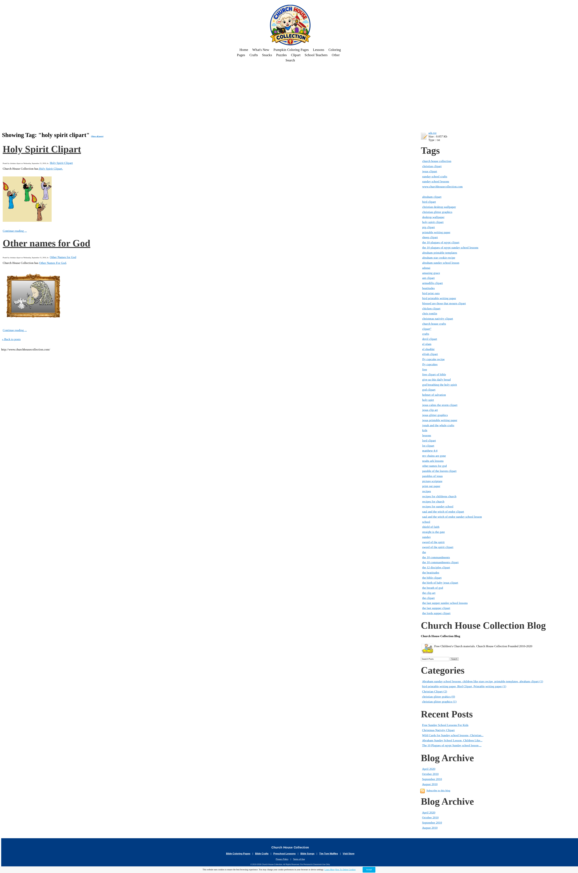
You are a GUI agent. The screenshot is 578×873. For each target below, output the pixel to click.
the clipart (428, 598)
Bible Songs (307, 853)
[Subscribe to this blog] (422, 791)
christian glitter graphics (437, 212)
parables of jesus (432, 476)
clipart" (426, 328)
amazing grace (431, 273)
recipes (426, 491)
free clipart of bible (434, 374)
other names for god (434, 465)
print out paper (431, 486)
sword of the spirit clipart (437, 547)
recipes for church (433, 501)
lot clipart (428, 445)
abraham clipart (431, 196)
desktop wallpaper (433, 217)
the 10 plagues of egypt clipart (440, 242)
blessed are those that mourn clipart (444, 303)
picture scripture (432, 481)
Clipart (295, 55)
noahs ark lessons (433, 460)
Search (290, 60)
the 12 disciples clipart (436, 567)
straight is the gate (433, 532)
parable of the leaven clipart (439, 471)
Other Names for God (63, 257)
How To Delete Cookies (345, 869)
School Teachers (316, 55)
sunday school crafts (434, 176)
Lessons (318, 50)
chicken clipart (431, 308)
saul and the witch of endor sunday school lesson (452, 516)
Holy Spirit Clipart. (50, 168)
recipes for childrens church (439, 496)
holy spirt (428, 399)
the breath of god (432, 587)
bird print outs (431, 293)
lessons (426, 435)
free (424, 369)
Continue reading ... (15, 230)
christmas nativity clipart (437, 318)
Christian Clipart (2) (434, 691)
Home (243, 50)
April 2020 (428, 768)
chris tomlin (429, 313)
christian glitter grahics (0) (438, 696)
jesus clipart (429, 171)
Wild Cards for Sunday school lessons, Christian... (452, 735)
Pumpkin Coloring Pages (291, 50)
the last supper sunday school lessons (445, 603)
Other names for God (46, 243)
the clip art (428, 592)
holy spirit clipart (433, 222)
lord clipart (429, 440)
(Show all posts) (97, 136)
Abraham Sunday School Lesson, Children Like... (452, 740)
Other (336, 55)
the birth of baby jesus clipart (440, 582)
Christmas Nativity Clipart (438, 730)
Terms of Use (299, 859)
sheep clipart (430, 237)
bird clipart (429, 201)
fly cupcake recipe (433, 359)
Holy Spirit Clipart (42, 149)
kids (424, 430)
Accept (369, 870)
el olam (426, 344)
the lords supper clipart (436, 613)
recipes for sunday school (437, 506)
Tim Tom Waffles (328, 853)
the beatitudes (430, 572)
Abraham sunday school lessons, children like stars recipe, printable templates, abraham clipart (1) (482, 681)
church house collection (436, 161)
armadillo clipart (432, 283)
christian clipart (432, 166)
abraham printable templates (439, 252)
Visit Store (348, 853)
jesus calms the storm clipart (439, 405)
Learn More (330, 869)
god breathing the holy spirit (439, 384)
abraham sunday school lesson (440, 262)
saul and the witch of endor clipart (443, 511)
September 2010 (432, 779)
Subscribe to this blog (438, 790)
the (424, 552)
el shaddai (428, 349)
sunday (426, 537)
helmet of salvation (434, 394)
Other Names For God (52, 263)
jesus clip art (430, 410)
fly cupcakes (430, 364)
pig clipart (428, 227)
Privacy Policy (282, 859)
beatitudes (428, 288)
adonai (426, 267)
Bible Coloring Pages (238, 853)
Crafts (253, 55)
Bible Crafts (262, 853)
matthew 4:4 (429, 450)
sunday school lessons (435, 181)
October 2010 (430, 774)
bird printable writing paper (439, 298)
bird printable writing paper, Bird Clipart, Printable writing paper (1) (464, 686)
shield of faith (430, 526)
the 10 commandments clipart (440, 562)
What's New (260, 50)
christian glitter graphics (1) (439, 701)
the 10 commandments (436, 557)
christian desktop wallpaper (439, 207)
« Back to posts (11, 339)
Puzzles (281, 55)
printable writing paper (436, 232)
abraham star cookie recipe (438, 257)
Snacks (267, 55)
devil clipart (429, 339)
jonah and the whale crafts (438, 425)
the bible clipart (432, 577)
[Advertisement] (109, 73)
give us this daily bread (436, 379)
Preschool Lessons (284, 853)
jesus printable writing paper (439, 420)
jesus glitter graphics (435, 415)
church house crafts (434, 323)
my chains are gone (434, 455)
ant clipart (428, 278)
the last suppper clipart (436, 608)
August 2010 (430, 784)
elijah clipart (430, 354)
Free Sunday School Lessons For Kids (445, 725)
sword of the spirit (433, 542)
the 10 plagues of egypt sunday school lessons (450, 247)
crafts (425, 333)
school (426, 521)
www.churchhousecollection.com (442, 186)
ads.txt (432, 133)
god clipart (428, 389)
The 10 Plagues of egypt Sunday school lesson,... (452, 745)
